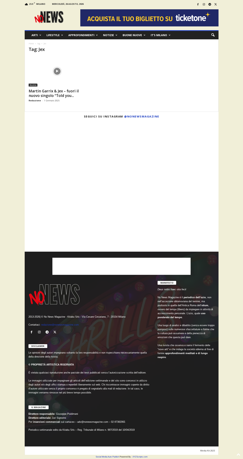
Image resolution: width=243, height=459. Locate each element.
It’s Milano (159, 35)
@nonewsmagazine (141, 116)
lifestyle (53, 35)
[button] (213, 35)
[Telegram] (209, 4)
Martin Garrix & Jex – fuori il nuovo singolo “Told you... (54, 93)
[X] (215, 4)
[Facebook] (198, 4)
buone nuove (132, 35)
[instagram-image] (56, 153)
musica (33, 85)
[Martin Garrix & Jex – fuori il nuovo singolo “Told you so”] (57, 71)
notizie (108, 35)
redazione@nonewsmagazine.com (60, 324)
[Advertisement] (121, 266)
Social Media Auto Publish (107, 457)
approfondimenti (81, 35)
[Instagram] (204, 4)
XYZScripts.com (140, 457)
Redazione (35, 100)
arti (35, 35)
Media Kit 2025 (207, 450)
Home (31, 43)
